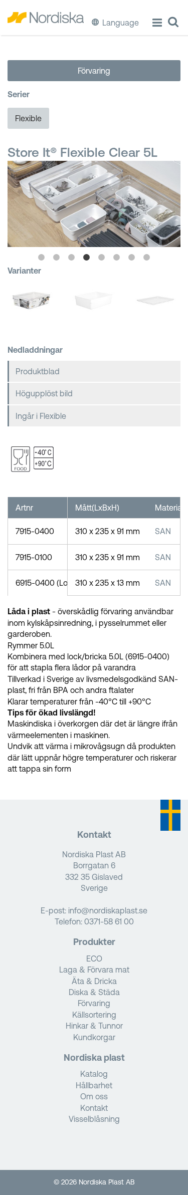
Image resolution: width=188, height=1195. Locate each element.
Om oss (94, 1096)
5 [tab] (102, 258)
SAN (163, 531)
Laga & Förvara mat (94, 969)
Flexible (28, 118)
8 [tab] (147, 258)
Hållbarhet (94, 1085)
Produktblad (38, 371)
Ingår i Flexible (41, 415)
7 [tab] (132, 258)
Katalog (94, 1073)
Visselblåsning (94, 1118)
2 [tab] (57, 258)
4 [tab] (87, 258)
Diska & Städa (94, 992)
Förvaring (94, 70)
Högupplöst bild (44, 393)
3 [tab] (72, 258)
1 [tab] (42, 258)
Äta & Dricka (94, 981)
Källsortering (94, 1014)
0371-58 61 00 (109, 921)
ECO (94, 958)
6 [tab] (117, 258)
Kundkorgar (94, 1037)
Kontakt (94, 1107)
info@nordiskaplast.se (107, 910)
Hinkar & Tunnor (94, 1025)
